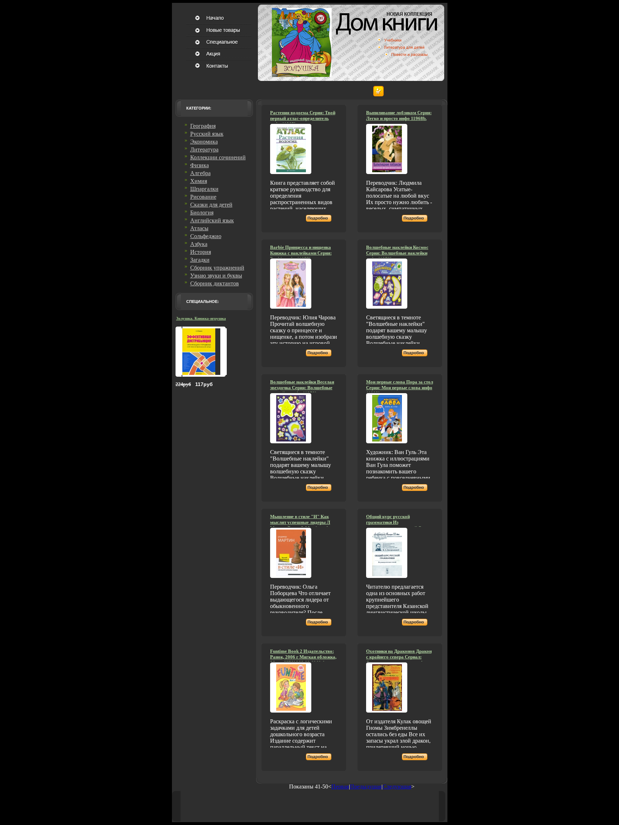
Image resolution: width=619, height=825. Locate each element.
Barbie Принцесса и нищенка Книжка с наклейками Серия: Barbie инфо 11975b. (301, 253)
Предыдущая (366, 786)
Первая (340, 786)
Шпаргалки (204, 189)
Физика (199, 165)
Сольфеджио (205, 236)
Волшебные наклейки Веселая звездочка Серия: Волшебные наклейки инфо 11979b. (302, 387)
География (203, 126)
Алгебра (200, 173)
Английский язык (212, 220)
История (200, 252)
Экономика (204, 142)
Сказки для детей (211, 205)
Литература (204, 149)
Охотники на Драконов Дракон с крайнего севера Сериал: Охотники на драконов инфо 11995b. (399, 659)
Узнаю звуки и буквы (216, 275)
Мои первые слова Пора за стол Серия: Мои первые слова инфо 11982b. (399, 387)
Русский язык (207, 134)
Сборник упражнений (217, 268)
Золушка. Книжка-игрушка (201, 318)
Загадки (200, 260)
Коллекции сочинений (218, 157)
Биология (201, 212)
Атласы (199, 228)
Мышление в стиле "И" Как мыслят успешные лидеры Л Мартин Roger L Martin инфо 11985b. (300, 525)
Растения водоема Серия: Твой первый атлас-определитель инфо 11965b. (302, 118)
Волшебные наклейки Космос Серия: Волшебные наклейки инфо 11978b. (397, 253)
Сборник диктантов (214, 283)
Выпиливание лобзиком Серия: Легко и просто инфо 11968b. (399, 115)
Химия (198, 181)
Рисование (203, 197)
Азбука (198, 244)
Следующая (397, 786)
